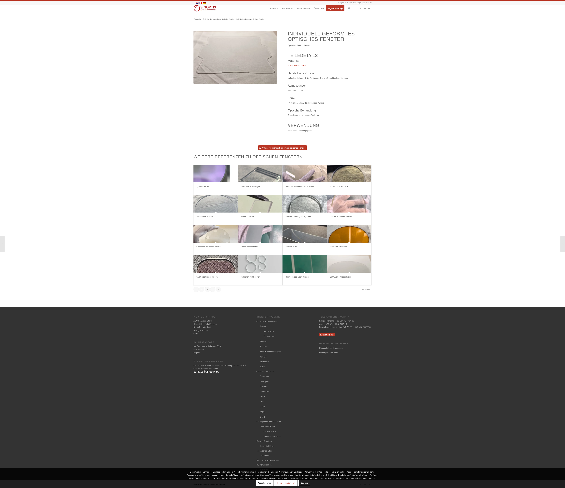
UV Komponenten (263, 464)
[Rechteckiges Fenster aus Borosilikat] (562, 244)
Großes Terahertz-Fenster (341, 216)
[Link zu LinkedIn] (360, 8)
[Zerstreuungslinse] (2, 244)
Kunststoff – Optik (264, 441)
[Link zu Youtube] (365, 8)
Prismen (263, 346)
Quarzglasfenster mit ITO (207, 276)
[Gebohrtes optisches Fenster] (215, 234)
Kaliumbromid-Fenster (250, 276)
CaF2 (262, 406)
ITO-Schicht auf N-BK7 (340, 186)
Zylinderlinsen (269, 336)
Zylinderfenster (202, 186)
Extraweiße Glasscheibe (340, 276)
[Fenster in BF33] (304, 234)
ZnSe (262, 396)
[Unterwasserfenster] (260, 234)
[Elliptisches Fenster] (215, 204)
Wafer (262, 366)
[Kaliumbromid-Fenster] (260, 264)
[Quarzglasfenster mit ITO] (215, 264)
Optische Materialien (265, 371)
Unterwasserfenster (249, 246)
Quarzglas (264, 381)
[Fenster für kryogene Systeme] (304, 204)
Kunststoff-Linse (267, 446)
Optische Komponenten (266, 321)
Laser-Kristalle (270, 431)
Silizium (263, 386)
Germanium (265, 391)
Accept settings (264, 483)
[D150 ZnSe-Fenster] (349, 234)
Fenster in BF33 (292, 246)
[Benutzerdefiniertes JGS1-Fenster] (304, 173)
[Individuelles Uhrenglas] (260, 173)
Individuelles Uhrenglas (251, 186)
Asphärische (269, 331)
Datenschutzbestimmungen (331, 348)
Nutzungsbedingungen (328, 352)
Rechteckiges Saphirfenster (297, 276)
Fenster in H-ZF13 (248, 216)
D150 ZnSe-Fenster (338, 246)
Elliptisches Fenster (204, 216)
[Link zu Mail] (369, 8)
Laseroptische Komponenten (268, 421)
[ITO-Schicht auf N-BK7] (349, 173)
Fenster (263, 341)
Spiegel (263, 356)
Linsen (263, 326)
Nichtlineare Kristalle (272, 436)
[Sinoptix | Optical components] (205, 8)
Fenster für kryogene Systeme (298, 216)
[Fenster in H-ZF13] (260, 204)
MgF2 (262, 411)
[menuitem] (274, 8)
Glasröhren (264, 455)
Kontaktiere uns (327, 334)
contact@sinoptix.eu (206, 371)
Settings (304, 483)
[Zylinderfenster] (215, 173)
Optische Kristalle (267, 426)
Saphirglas (264, 376)
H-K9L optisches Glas (297, 65)
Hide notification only (286, 483)
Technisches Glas (264, 450)
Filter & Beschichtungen (270, 351)
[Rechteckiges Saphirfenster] (304, 264)
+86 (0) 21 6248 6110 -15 (346, 3)
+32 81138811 (365, 327)
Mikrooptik (264, 361)
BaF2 (262, 416)
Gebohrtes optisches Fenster (208, 246)
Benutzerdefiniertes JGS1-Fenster (299, 186)
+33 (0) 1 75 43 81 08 (364, 3)
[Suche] (349, 8)
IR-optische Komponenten (267, 460)
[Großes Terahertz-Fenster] (349, 204)
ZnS (262, 401)
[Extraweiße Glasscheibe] (349, 264)
